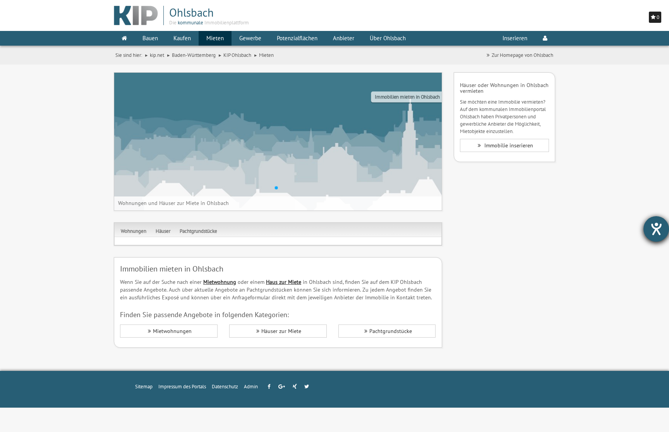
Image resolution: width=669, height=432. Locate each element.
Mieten (215, 38)
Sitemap (144, 386)
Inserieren (515, 38)
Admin (251, 386)
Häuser (163, 230)
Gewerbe (250, 38)
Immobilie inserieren (508, 145)
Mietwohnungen (172, 331)
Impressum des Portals (182, 386)
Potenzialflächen (297, 38)
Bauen (150, 38)
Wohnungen (133, 230)
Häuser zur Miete (281, 331)
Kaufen (182, 38)
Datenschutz (225, 386)
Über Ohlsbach (388, 38)
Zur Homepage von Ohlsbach (522, 54)
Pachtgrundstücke (198, 230)
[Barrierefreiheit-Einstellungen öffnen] (656, 229)
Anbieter (343, 38)
